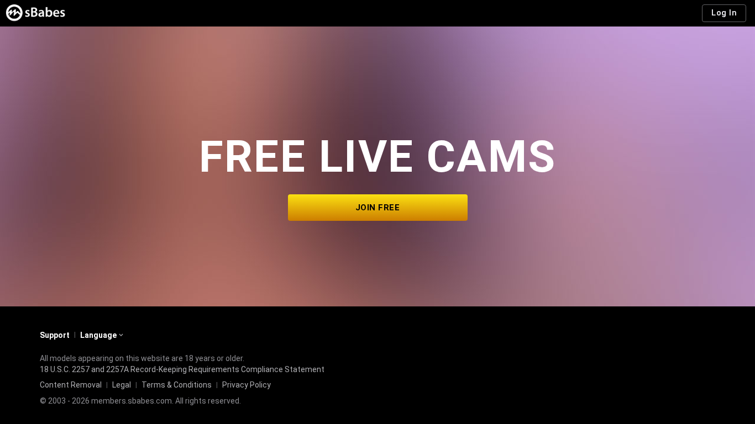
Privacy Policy (246, 384)
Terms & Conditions (176, 384)
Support (55, 335)
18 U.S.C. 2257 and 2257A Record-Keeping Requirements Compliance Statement (182, 369)
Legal (121, 384)
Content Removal (71, 384)
